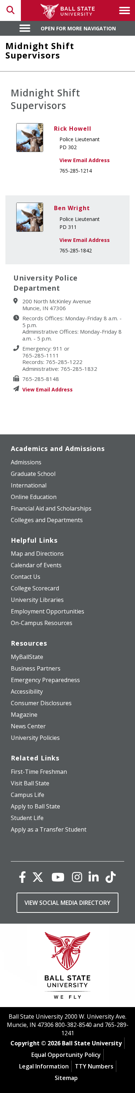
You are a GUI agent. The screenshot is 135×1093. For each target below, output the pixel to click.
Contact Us (25, 577)
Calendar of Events (36, 565)
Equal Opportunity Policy (66, 1055)
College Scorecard (35, 588)
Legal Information (44, 1066)
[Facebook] (22, 877)
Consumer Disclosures (41, 703)
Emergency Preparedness (45, 680)
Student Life (27, 818)
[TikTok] (110, 877)
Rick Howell (72, 129)
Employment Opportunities (47, 611)
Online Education (34, 497)
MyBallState (27, 657)
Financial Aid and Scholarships (51, 508)
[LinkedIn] (94, 877)
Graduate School (33, 474)
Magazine (24, 715)
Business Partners (35, 668)
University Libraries (37, 600)
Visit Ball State (30, 783)
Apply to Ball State (35, 806)
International (28, 485)
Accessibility (27, 691)
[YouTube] (57, 877)
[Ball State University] (67, 967)
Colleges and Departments (47, 520)
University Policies (35, 738)
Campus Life (27, 795)
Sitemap (66, 1078)
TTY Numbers (94, 1066)
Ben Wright (72, 208)
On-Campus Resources (41, 623)
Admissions (26, 462)
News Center (28, 726)
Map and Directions (37, 554)
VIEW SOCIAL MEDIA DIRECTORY (67, 903)
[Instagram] (77, 877)
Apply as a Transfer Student (48, 829)
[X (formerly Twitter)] (38, 877)
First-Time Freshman (39, 772)
